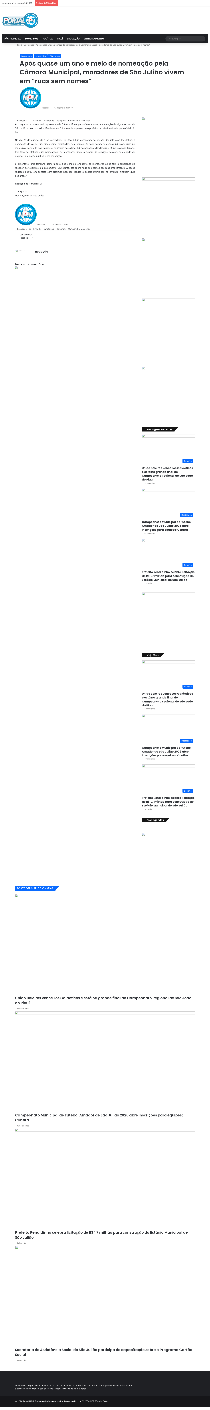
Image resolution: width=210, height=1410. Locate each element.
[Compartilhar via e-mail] (41, 238)
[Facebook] (1, 1408)
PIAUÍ (60, 38)
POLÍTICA (48, 38)
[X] (3, 1408)
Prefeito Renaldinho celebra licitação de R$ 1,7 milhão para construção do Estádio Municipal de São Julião (168, 576)
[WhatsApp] (37, 238)
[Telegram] (39, 238)
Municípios (41, 56)
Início (19, 45)
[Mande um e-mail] (50, 108)
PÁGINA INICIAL (12, 38)
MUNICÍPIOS (31, 38)
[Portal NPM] (20, 20)
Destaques (29, 45)
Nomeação (21, 195)
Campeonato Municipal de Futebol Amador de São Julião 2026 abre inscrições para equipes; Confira (167, 525)
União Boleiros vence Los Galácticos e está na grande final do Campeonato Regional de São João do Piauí (167, 474)
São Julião (55, 56)
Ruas (30, 195)
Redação (45, 108)
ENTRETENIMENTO (94, 38)
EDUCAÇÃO (73, 38)
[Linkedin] (35, 238)
